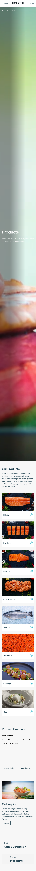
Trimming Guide (9, 768)
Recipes (6, 823)
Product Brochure (25, 768)
